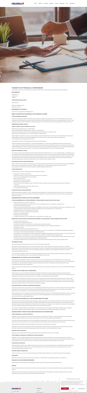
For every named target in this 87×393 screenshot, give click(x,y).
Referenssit (62, 3)
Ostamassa (46, 3)
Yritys (67, 3)
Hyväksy (65, 388)
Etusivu (35, 3)
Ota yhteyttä (72, 3)
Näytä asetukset (81, 388)
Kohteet (39, 3)
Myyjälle (51, 3)
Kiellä (73, 388)
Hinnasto (56, 3)
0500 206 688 (14, 103)
